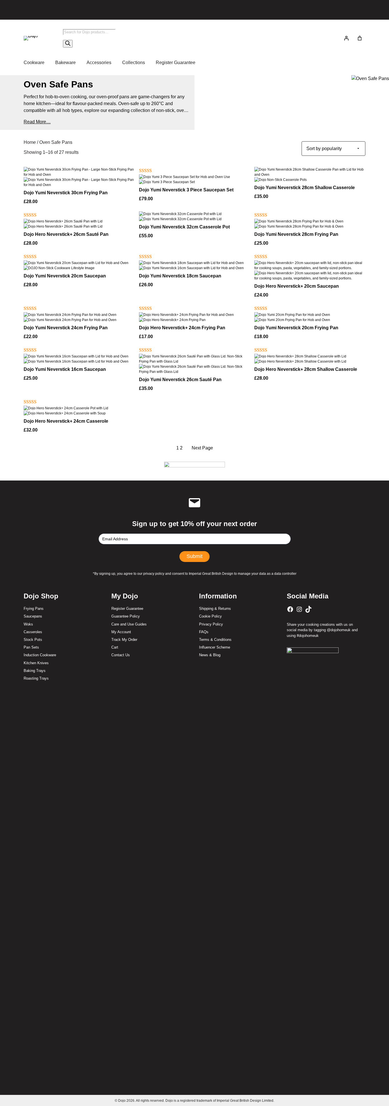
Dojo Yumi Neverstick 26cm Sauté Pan (180, 379)
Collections (133, 62)
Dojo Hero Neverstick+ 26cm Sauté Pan (66, 234)
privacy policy (153, 574)
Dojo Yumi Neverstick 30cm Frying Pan (66, 192)
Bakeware (65, 62)
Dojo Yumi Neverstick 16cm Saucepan (65, 369)
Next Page (202, 447)
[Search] (68, 44)
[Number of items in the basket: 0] (359, 38)
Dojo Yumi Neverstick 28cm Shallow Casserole (304, 187)
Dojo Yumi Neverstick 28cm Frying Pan (296, 234)
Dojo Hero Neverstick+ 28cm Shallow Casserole (305, 369)
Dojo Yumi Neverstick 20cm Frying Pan (296, 327)
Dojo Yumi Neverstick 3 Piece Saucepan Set (186, 189)
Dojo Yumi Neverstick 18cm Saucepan (180, 275)
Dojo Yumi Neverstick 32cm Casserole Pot (184, 226)
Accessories (99, 62)
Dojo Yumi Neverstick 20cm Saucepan (65, 275)
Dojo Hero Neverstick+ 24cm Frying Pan (182, 327)
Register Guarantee (175, 62)
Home (30, 142)
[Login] (346, 38)
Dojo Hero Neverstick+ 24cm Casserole (66, 421)
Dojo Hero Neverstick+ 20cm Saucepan (296, 286)
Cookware (34, 62)
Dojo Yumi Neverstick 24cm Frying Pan (66, 327)
